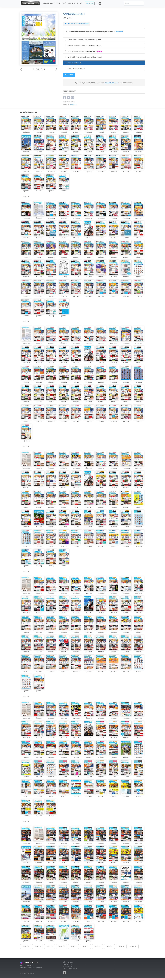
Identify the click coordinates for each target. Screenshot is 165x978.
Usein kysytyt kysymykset (31, 968)
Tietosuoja (67, 964)
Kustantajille (68, 966)
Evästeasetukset (70, 969)
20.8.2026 (119, 32)
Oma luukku (48, 3)
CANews (73, 104)
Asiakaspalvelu (26, 965)
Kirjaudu (90, 3)
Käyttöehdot (68, 962)
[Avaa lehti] (26, 123)
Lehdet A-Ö (61, 3)
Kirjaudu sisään (111, 83)
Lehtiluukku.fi (31, 962)
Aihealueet (73, 3)
